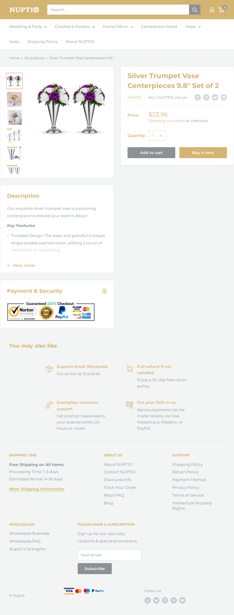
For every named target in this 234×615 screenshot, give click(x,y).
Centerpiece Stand (159, 26)
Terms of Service (188, 495)
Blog (108, 503)
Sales (14, 41)
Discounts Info (118, 479)
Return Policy (185, 472)
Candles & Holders (72, 26)
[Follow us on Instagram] (165, 600)
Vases (190, 26)
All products (34, 58)
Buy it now (203, 152)
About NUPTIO (80, 41)
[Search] (194, 10)
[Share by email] (224, 97)
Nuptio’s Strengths (27, 549)
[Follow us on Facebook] (147, 600)
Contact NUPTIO (120, 472)
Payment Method (189, 479)
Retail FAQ (114, 495)
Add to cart (151, 152)
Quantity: (137, 135)
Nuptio (134, 97)
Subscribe (95, 568)
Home (14, 58)
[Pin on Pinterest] (206, 97)
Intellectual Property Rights (192, 506)
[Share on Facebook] (197, 97)
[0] (221, 9)
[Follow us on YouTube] (182, 600)
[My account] (212, 9)
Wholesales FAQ (24, 541)
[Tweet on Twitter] (215, 97)
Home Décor (115, 26)
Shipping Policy (42, 41)
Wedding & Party (25, 26)
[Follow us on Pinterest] (173, 600)
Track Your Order (120, 487)
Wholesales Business (29, 533)
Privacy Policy (185, 487)
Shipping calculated (167, 121)
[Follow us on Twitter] (156, 600)
